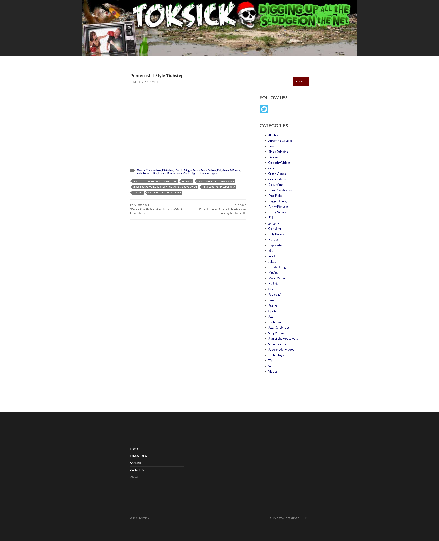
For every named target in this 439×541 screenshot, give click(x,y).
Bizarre (141, 170)
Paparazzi (274, 294)
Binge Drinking (278, 151)
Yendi (156, 82)
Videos (272, 371)
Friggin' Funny (191, 170)
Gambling (274, 228)
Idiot (154, 173)
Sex (270, 316)
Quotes (273, 311)
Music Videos (277, 278)
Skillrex (138, 192)
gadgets (273, 223)
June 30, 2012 (139, 82)
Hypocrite (275, 245)
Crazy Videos (153, 170)
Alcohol (273, 135)
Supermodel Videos (281, 349)
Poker (272, 300)
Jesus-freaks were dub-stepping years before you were (165, 187)
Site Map (135, 462)
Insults (272, 256)
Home (134, 448)
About (134, 477)
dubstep (187, 181)
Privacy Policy (138, 455)
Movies (273, 272)
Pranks (272, 305)
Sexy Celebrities (279, 327)
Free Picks (275, 195)
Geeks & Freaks (231, 170)
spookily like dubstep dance (164, 192)
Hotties (273, 239)
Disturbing (168, 170)
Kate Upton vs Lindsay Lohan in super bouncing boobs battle (222, 209)
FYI (219, 170)
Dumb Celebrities (280, 190)
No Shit (273, 283)
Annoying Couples (280, 140)
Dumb (178, 170)
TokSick (144, 518)
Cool (271, 168)
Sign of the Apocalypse (204, 173)
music (179, 173)
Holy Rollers (144, 173)
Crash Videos (277, 173)
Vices (272, 366)
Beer (271, 146)
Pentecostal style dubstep (219, 187)
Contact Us (137, 470)
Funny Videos (208, 170)
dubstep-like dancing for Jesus (216, 181)
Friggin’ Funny (277, 201)
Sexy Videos (276, 333)
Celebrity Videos (279, 162)
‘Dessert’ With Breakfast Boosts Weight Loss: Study (156, 209)
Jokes (272, 261)
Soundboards (277, 344)
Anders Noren (291, 518)
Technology (276, 355)
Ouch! (186, 173)
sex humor (275, 322)
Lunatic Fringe (166, 173)
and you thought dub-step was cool (155, 181)
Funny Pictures (278, 206)
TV (270, 360)
